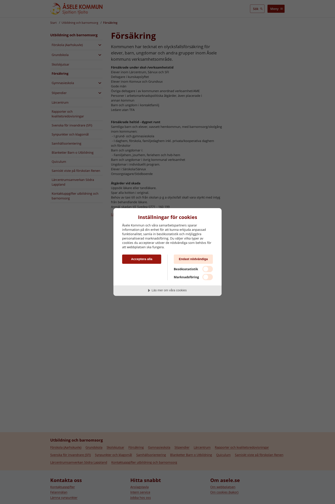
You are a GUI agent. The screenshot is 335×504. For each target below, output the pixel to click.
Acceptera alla (141, 259)
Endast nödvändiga (193, 259)
